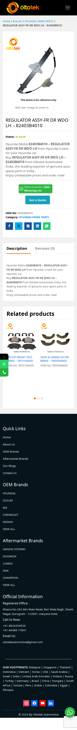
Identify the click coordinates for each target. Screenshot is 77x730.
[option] (21, 357)
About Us (9, 444)
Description (17, 248)
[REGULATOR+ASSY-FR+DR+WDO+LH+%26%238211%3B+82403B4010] (18, 226)
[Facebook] (34, 703)
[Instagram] (26, 703)
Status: (10, 136)
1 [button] (35, 398)
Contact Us (10, 473)
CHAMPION (10, 578)
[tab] (19, 250)
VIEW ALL (9, 529)
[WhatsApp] (4, 364)
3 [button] (42, 398)
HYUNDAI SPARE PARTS (34, 217)
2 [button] (38, 398)
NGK (6, 570)
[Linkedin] (51, 703)
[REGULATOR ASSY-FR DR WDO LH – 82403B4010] (9, 226)
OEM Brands (11, 451)
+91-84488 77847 (14, 630)
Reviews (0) (45, 248)
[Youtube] (42, 703)
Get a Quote (37, 200)
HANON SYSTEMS (14, 549)
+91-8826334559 (14, 625)
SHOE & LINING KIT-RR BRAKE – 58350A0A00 (54, 359)
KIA (5, 507)
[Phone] (4, 372)
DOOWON (9, 556)
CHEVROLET (10, 515)
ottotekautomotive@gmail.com (23, 642)
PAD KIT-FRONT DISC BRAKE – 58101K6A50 (20, 359)
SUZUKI (8, 500)
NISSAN (8, 522)
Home (7, 437)
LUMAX (8, 563)
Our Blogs (9, 466)
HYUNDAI (9, 493)
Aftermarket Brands (15, 458)
